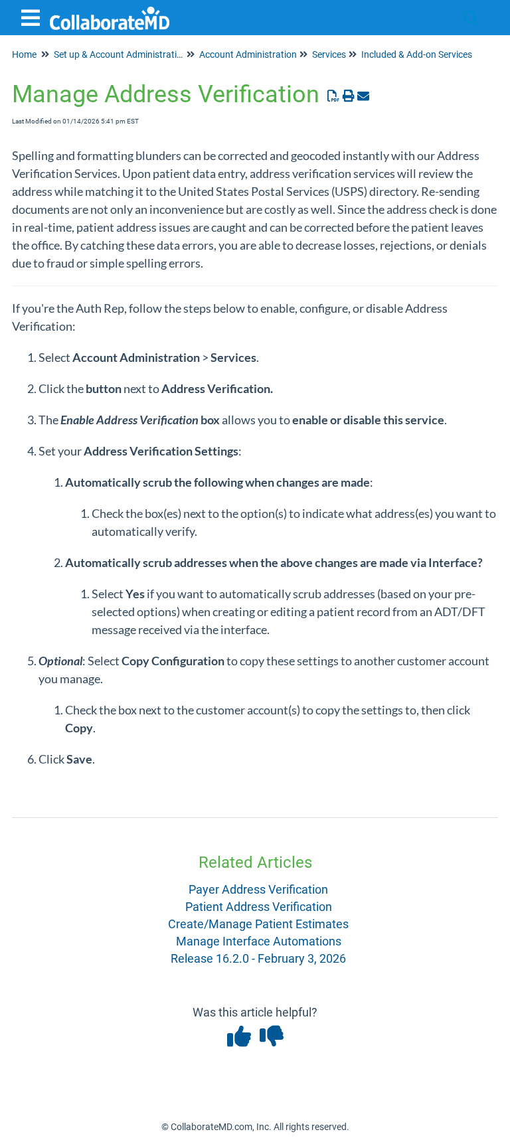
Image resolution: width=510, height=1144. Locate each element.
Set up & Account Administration (120, 54)
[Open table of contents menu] (33, 16)
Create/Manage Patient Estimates (258, 924)
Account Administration (248, 54)
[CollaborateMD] (109, 11)
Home (24, 54)
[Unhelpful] (271, 1041)
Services (329, 54)
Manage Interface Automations (258, 941)
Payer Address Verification (258, 889)
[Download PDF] (333, 96)
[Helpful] (240, 1041)
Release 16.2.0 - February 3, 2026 (258, 958)
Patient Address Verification (258, 907)
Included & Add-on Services (416, 54)
